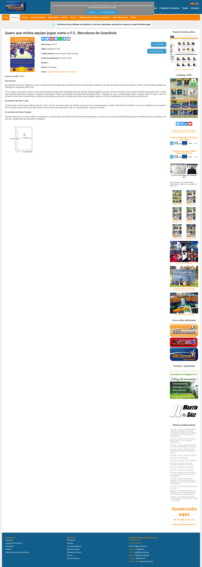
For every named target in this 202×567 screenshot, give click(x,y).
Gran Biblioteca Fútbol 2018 (184, 315)
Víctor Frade (71, 72)
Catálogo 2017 (191, 221)
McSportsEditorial (142, 555)
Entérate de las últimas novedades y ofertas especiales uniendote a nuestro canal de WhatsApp (103, 24)
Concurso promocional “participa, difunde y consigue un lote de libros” (184, 131)
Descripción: (10, 81)
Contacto (195, 8)
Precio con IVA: (11, 76)
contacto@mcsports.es (138, 546)
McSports (140, 549)
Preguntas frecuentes (169, 8)
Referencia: (46, 44)
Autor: (44, 72)
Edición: (44, 63)
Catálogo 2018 (177, 221)
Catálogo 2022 (177, 204)
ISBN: (43, 49)
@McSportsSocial (142, 552)
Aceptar (92, 12)
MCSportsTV (141, 558)
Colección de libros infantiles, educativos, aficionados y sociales (184, 289)
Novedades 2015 (191, 238)
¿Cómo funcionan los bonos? (184, 69)
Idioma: (44, 67)
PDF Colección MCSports (184, 263)
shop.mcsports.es (146, 561)
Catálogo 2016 (177, 238)
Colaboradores (47, 53)
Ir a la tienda (158, 44)
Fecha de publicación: (50, 58)
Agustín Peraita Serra (56, 72)
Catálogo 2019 (191, 204)
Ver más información (107, 12)
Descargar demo (157, 51)
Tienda (185, 8)
